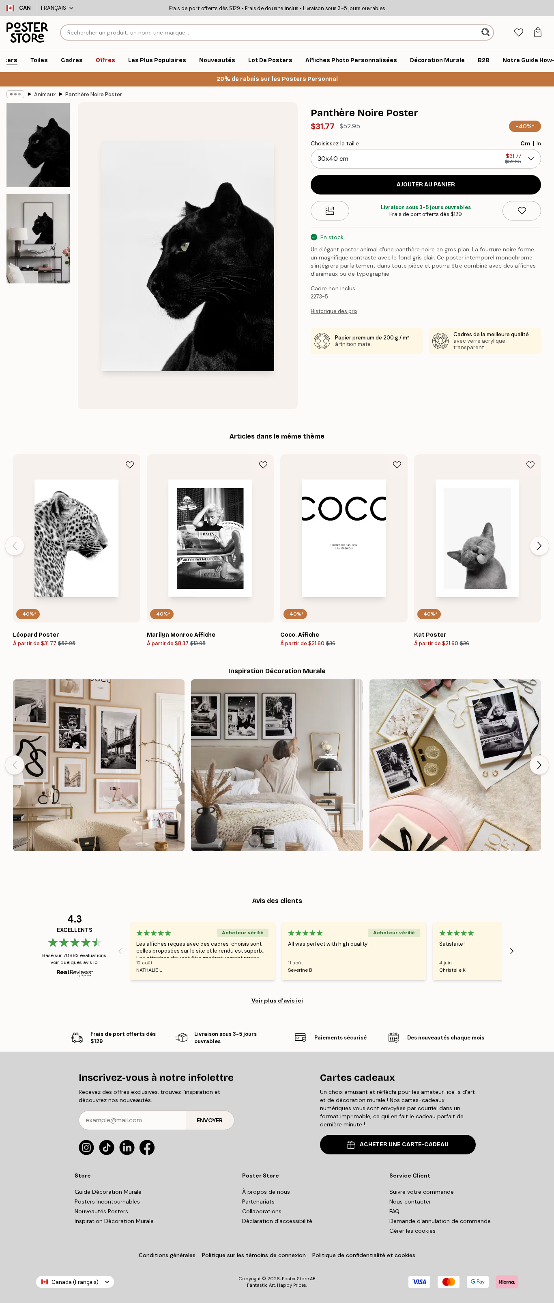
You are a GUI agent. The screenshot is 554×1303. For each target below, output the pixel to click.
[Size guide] (330, 210)
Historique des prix (334, 311)
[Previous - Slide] (14, 545)
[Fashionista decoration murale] (99, 765)
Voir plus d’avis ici (277, 1000)
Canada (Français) (75, 1282)
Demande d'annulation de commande (440, 1221)
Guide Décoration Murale (108, 1191)
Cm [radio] (525, 143)
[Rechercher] (486, 32)
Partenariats (258, 1201)
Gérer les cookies (412, 1230)
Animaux (45, 94)
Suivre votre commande (421, 1191)
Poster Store (295, 1278)
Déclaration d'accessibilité (277, 1221)
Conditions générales (167, 1255)
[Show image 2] (38, 238)
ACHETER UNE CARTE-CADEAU (404, 1144)
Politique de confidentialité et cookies (363, 1255)
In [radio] (539, 143)
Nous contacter (410, 1201)
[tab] (518, 33)
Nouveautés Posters (101, 1211)
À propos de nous (266, 1191)
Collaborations (261, 1211)
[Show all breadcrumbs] (15, 94)
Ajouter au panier (426, 184)
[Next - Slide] (539, 545)
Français (53, 7)
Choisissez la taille (335, 143)
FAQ (394, 1211)
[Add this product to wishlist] (521, 210)
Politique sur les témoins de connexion (254, 1255)
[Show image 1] (38, 145)
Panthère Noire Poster (93, 94)
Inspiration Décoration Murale (114, 1221)
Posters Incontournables (107, 1201)
